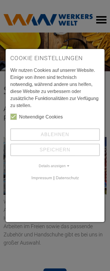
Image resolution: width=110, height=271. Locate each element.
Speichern (55, 149)
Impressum (41, 177)
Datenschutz (67, 177)
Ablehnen (55, 134)
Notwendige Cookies (41, 116)
